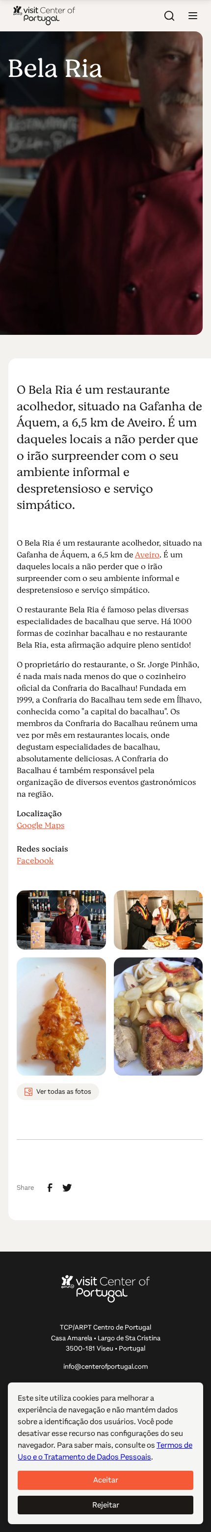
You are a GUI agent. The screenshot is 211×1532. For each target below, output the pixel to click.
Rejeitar (105, 1505)
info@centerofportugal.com (105, 1366)
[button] (193, 15)
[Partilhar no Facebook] (50, 1188)
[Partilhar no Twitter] (67, 1188)
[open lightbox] (61, 920)
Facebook (35, 861)
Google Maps (40, 825)
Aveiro (147, 555)
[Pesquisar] (169, 15)
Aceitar (105, 1480)
